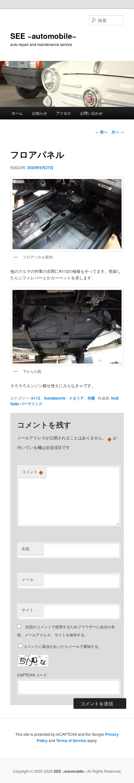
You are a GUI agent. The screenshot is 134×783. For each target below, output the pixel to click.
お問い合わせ (91, 113)
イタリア (76, 398)
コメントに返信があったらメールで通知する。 (62, 646)
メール (28, 579)
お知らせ (39, 113)
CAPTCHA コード (32, 674)
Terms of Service (71, 740)
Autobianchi (54, 398)
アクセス (63, 113)
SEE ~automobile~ (43, 35)
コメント (32, 472)
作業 (91, 398)
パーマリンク (31, 403)
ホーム (17, 113)
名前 (26, 549)
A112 (35, 398)
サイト (28, 610)
